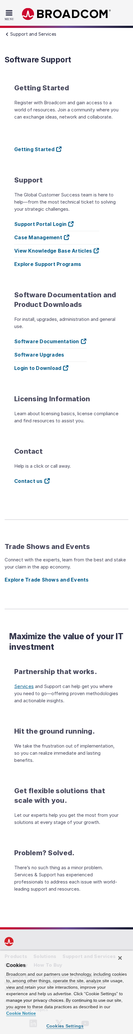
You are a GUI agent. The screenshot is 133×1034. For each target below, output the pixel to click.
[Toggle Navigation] (10, 14)
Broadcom (66, 14)
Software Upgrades (39, 355)
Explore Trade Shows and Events (47, 580)
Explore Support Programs (47, 264)
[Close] (120, 958)
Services (24, 686)
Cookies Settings (65, 1025)
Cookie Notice (21, 1013)
